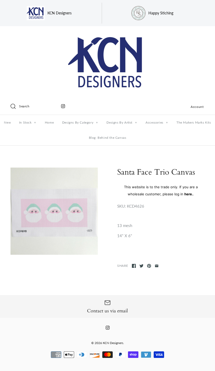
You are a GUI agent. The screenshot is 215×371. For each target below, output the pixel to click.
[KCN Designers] (107, 34)
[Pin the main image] (149, 266)
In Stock (27, 122)
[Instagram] (63, 106)
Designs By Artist (121, 122)
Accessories (157, 122)
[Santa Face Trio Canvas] (54, 211)
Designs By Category (80, 122)
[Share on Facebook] (134, 266)
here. (188, 194)
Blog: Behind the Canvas (107, 138)
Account (197, 107)
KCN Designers (113, 343)
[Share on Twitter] (141, 266)
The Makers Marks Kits (193, 122)
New (7, 122)
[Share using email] (157, 266)
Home (49, 122)
